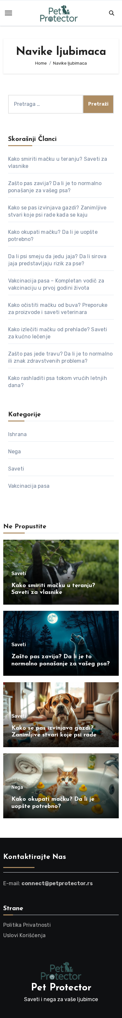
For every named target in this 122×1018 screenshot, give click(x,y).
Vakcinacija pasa (28, 486)
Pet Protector (61, 988)
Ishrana (17, 434)
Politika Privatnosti (27, 925)
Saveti (16, 469)
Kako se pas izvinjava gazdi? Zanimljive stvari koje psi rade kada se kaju (53, 735)
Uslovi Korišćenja (24, 935)
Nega (14, 451)
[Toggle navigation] (8, 13)
